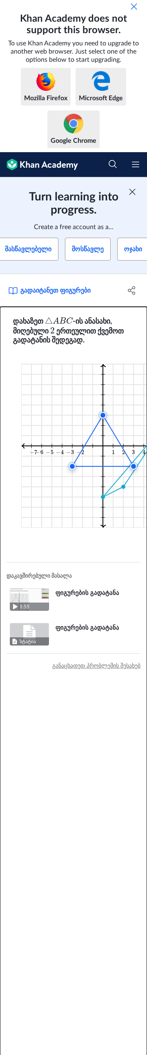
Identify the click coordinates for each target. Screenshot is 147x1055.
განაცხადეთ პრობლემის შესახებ (96, 666)
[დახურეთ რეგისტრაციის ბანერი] (132, 192)
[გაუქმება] (133, 6)
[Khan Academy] (39, 165)
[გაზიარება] (132, 290)
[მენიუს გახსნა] (135, 164)
